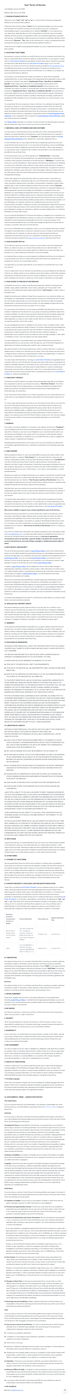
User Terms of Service (50, 1107)
